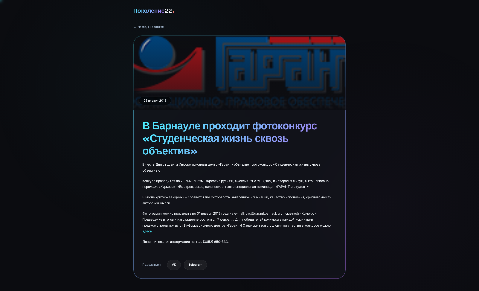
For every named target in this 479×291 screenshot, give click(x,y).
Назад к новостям (148, 27)
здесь (147, 231)
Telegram (195, 264)
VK (174, 264)
